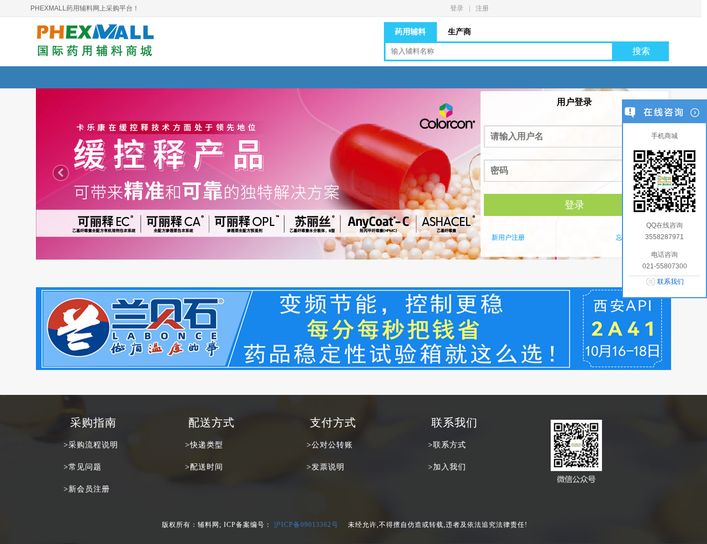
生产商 (208, 77)
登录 (456, 8)
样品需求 (346, 77)
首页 (70, 77)
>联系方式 (447, 445)
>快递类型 (204, 445)
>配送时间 (204, 467)
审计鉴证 (277, 77)
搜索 (641, 51)
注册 (482, 8)
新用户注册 (508, 237)
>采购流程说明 (91, 445)
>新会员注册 (87, 489)
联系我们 (670, 282)
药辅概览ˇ (139, 77)
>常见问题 (83, 467)
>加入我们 (447, 467)
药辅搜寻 (415, 77)
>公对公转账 (330, 445)
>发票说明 (326, 467)
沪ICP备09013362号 (306, 525)
